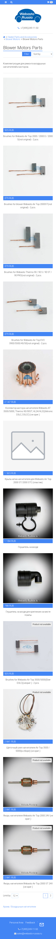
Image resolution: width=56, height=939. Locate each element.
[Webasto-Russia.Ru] (28, 15)
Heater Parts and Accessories (22, 37)
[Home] (4, 37)
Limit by (7, 895)
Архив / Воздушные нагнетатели (19, 906)
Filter (26, 54)
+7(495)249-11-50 (29, 28)
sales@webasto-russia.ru (29, 933)
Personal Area (16, 922)
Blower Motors (13, 39)
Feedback (30, 922)
